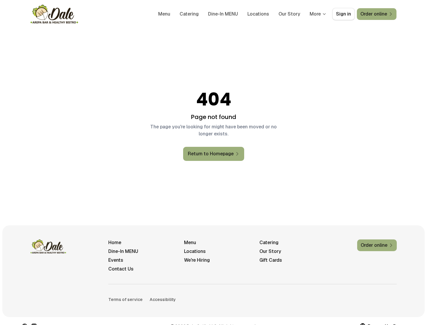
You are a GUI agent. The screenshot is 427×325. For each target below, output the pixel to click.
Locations (258, 14)
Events (115, 260)
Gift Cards (270, 260)
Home (114, 242)
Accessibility (163, 299)
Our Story (289, 14)
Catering (189, 14)
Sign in (343, 14)
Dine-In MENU (223, 14)
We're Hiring (197, 260)
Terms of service (125, 299)
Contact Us (121, 269)
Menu (164, 14)
